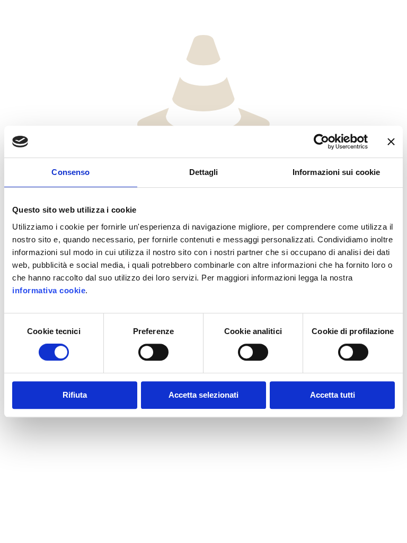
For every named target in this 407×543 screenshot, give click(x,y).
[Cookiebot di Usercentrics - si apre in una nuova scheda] (321, 142)
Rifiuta (75, 394)
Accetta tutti (332, 394)
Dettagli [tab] (203, 172)
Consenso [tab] (70, 172)
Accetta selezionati (203, 394)
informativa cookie (48, 290)
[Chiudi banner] (391, 141)
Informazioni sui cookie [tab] (336, 172)
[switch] (153, 352)
